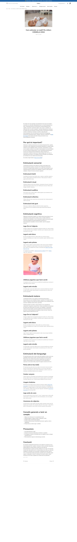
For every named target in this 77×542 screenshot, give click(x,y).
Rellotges (28, 6)
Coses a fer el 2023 (38, 157)
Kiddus (38, 3)
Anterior (26, 461)
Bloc (9, 8)
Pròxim (51, 461)
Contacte (55, 6)
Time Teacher (22, 6)
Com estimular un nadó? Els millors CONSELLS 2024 (19, 8)
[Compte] (67, 3)
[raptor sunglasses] (32, 274)
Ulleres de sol (34, 6)
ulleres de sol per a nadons (40, 250)
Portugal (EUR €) (61, 3)
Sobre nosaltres (49, 6)
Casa (7, 8)
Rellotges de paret (42, 6)
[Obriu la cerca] (7, 3)
